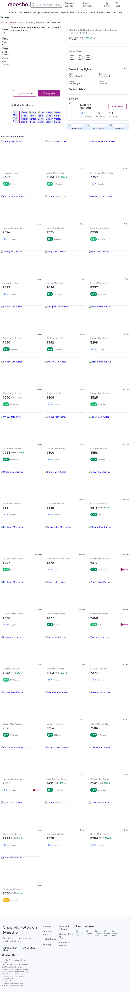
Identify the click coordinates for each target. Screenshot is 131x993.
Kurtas (39, 22)
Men (12, 22)
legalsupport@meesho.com (12, 983)
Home (5, 22)
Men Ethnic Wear (25, 22)
